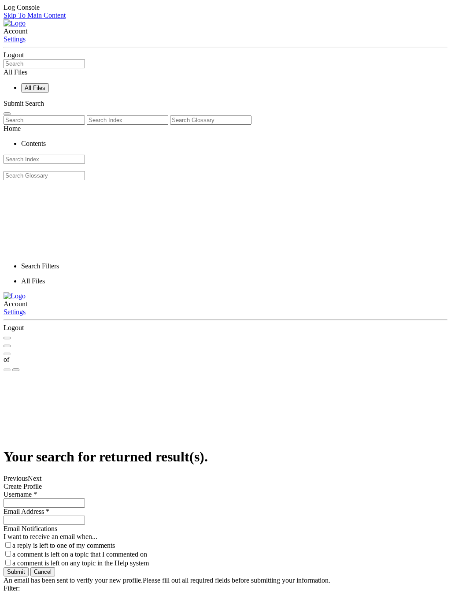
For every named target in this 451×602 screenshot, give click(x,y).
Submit (16, 572)
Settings (15, 39)
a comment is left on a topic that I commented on (79, 554)
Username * (20, 494)
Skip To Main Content (35, 15)
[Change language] (15, 369)
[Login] (7, 346)
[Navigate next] (7, 369)
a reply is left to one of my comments (63, 545)
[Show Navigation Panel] (7, 113)
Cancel (43, 572)
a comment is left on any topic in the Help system (80, 563)
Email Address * (26, 511)
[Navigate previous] (7, 354)
